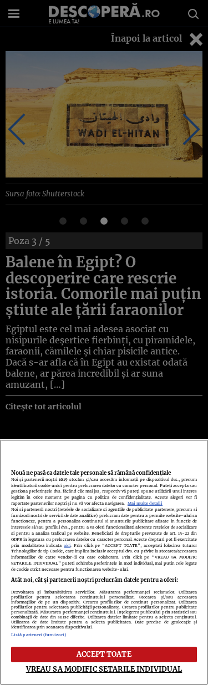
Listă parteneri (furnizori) (38, 634)
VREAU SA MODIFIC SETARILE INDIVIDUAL (104, 668)
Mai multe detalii (145, 503)
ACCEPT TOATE (104, 654)
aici (67, 545)
